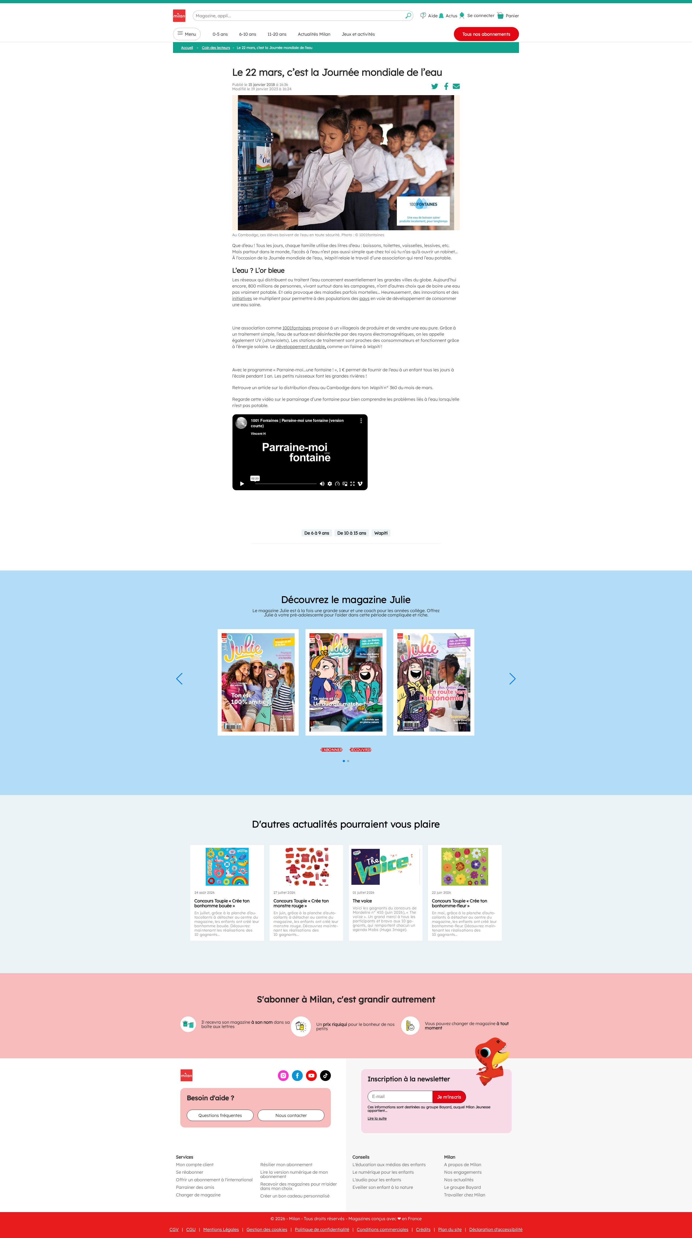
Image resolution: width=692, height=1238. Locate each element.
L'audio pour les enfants (376, 1179)
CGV (174, 1229)
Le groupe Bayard (462, 1187)
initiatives (242, 298)
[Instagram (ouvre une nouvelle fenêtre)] (283, 1079)
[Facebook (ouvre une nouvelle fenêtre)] (297, 1079)
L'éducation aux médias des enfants (389, 1164)
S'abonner (331, 750)
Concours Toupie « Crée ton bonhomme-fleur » (459, 903)
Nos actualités (459, 1179)
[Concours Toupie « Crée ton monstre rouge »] (306, 867)
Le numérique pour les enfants (383, 1172)
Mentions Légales (221, 1229)
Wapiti (381, 533)
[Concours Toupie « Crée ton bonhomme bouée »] (227, 867)
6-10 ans (247, 34)
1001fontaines (296, 328)
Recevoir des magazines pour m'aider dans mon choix (298, 1186)
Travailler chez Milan (464, 1195)
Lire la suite (377, 1118)
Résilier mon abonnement (286, 1164)
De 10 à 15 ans (351, 533)
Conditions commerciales (382, 1229)
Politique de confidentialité (322, 1229)
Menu (190, 34)
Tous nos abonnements (486, 34)
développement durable (300, 346)
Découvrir (360, 750)
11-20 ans (277, 34)
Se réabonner (189, 1172)
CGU (191, 1229)
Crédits (423, 1229)
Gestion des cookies (267, 1229)
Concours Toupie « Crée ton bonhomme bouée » (221, 903)
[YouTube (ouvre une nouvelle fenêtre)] (311, 1079)
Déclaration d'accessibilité (496, 1229)
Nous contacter (291, 1115)
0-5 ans (220, 34)
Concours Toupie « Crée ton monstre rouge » (301, 903)
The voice (362, 900)
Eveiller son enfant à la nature (382, 1187)
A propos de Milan (462, 1164)
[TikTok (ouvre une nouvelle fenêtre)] (325, 1079)
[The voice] (385, 867)
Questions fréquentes (220, 1115)
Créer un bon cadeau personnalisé (295, 1196)
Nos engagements (463, 1172)
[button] (179, 679)
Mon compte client (195, 1164)
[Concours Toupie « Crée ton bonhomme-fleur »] (465, 867)
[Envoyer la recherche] (408, 16)
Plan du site (450, 1229)
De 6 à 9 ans (316, 533)
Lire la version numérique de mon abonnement (294, 1174)
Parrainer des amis (195, 1187)
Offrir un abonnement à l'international (214, 1179)
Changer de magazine (198, 1195)
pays (365, 298)
